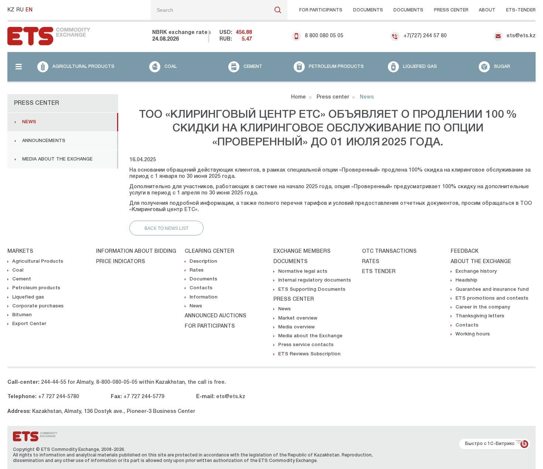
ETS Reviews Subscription (309, 354)
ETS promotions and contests (491, 298)
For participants (320, 10)
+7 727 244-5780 (58, 396)
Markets (20, 251)
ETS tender (379, 271)
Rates (196, 270)
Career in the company (482, 307)
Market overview (297, 318)
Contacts (200, 288)
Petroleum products (36, 288)
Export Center (29, 324)
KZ (10, 10)
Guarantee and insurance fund (492, 289)
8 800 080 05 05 (324, 36)
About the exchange (481, 261)
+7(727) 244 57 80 (425, 36)
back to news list (166, 228)
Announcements (43, 141)
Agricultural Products (37, 261)
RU (20, 10)
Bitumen (22, 315)
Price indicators (120, 261)
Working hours (472, 334)
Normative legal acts (302, 271)
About (487, 10)
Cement (21, 279)
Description (203, 261)
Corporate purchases (38, 306)
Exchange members (302, 251)
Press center (451, 10)
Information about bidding (136, 251)
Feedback (464, 251)
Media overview (296, 327)
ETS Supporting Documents (311, 289)
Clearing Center (209, 251)
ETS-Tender (521, 10)
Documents (368, 10)
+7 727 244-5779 (143, 396)
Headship (466, 280)
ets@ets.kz (521, 36)
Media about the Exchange (57, 159)
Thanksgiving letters (479, 316)
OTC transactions (389, 251)
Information (203, 297)
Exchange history (476, 271)
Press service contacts (306, 345)
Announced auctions (215, 316)
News (29, 122)
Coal (17, 270)
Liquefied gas (28, 297)
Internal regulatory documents (314, 280)
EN (29, 10)
